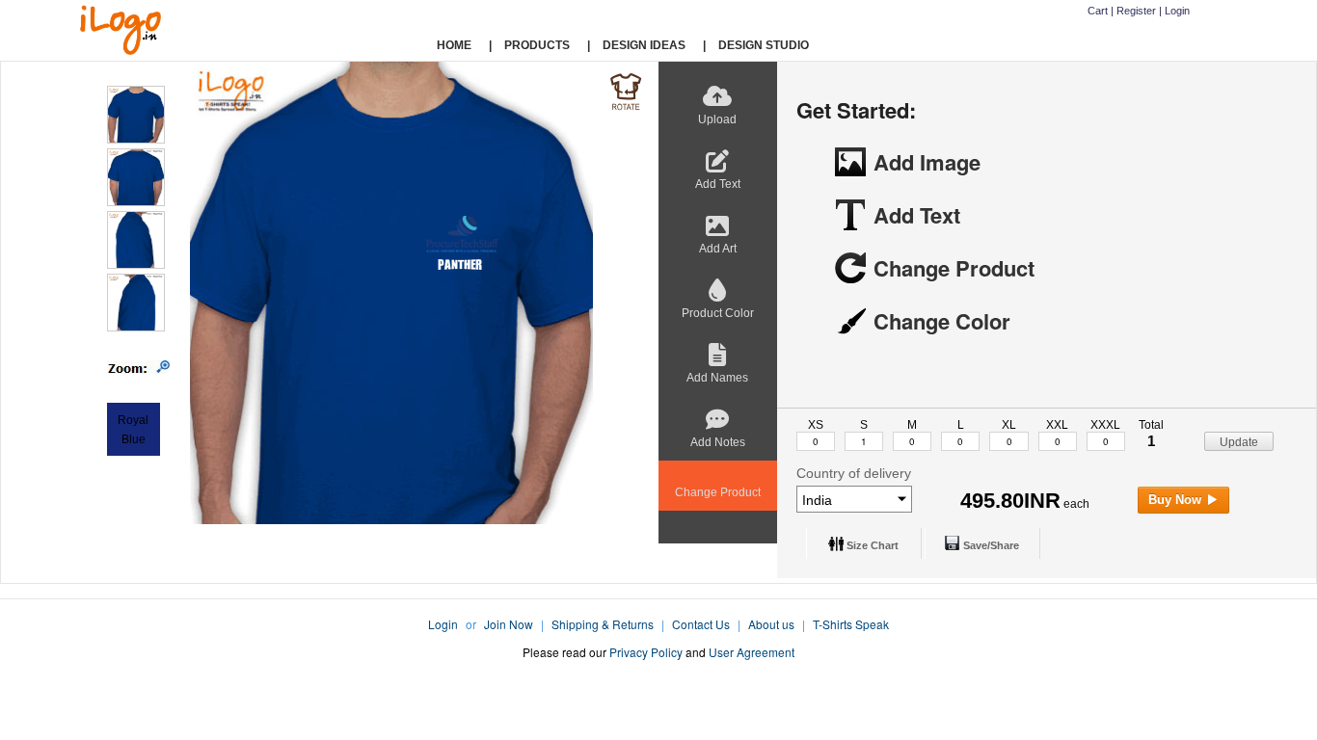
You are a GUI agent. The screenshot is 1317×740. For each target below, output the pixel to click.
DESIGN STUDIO (763, 45)
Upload (717, 119)
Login (1177, 10)
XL (1009, 425)
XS (815, 425)
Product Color (718, 313)
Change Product (718, 492)
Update (1239, 442)
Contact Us (701, 624)
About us (771, 624)
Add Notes (717, 442)
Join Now (508, 624)
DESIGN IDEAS (644, 45)
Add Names (717, 377)
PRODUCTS (537, 45)
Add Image (927, 161)
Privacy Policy (646, 652)
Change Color (942, 320)
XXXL (1105, 425)
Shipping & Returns (602, 624)
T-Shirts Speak (851, 624)
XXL (1057, 425)
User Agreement (751, 652)
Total (1151, 425)
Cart (1098, 10)
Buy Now (1176, 499)
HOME (454, 45)
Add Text (717, 184)
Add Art (718, 248)
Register (1136, 10)
